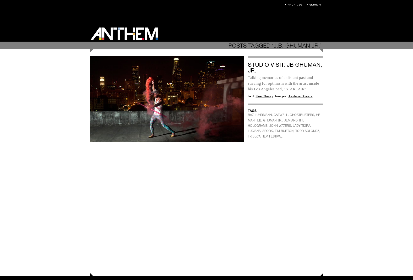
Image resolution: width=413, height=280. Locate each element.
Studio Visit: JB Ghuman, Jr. (285, 67)
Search (315, 4)
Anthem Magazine (124, 33)
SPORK (267, 131)
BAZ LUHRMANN (260, 115)
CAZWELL (281, 115)
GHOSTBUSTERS (302, 115)
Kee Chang (264, 96)
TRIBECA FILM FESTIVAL (265, 136)
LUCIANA (254, 131)
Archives (294, 4)
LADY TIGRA (301, 125)
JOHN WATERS (280, 125)
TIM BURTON (284, 131)
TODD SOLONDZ (307, 131)
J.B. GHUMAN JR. (269, 120)
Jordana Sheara (300, 96)
